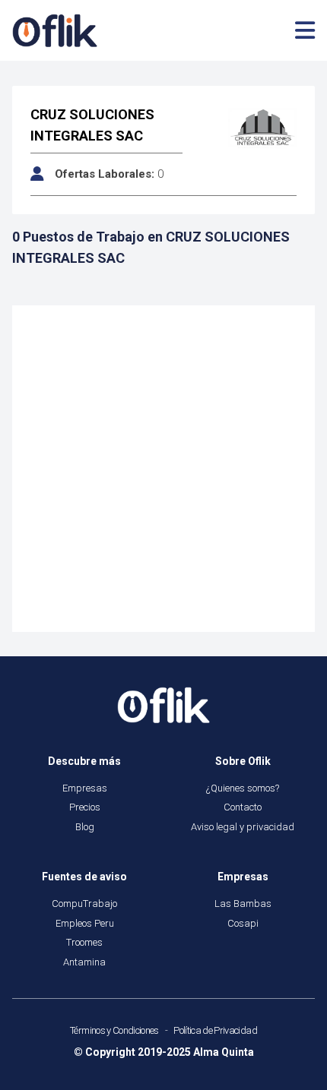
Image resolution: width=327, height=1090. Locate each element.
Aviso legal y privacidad (242, 827)
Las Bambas (242, 903)
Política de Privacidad (215, 1030)
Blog (84, 827)
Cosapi (243, 923)
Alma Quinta (223, 1052)
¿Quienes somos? (242, 788)
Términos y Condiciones (114, 1030)
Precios (84, 807)
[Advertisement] (163, 468)
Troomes (84, 942)
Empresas (84, 788)
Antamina (84, 962)
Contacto (243, 807)
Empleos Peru (85, 923)
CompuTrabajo (84, 903)
